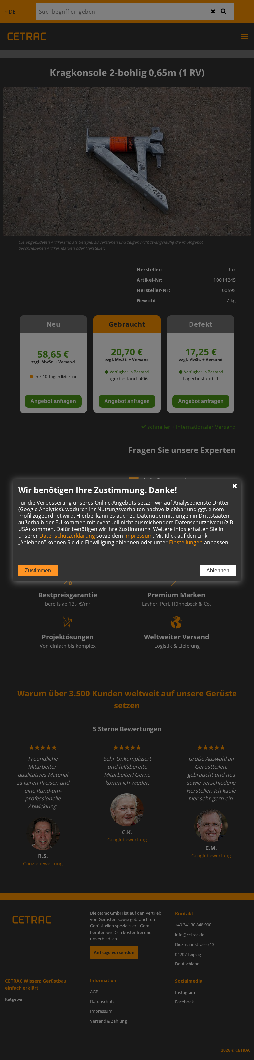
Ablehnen (217, 570)
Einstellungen (186, 542)
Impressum (138, 535)
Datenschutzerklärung (67, 535)
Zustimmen (38, 570)
